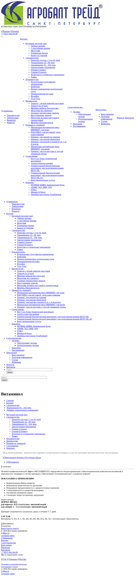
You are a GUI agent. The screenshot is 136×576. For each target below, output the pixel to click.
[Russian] (5, 31)
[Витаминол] (12, 462)
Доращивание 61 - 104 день (43, 65)
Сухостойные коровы (40, 48)
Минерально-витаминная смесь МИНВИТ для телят (45, 128)
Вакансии (11, 120)
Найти (9, 372)
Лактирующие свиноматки (43, 67)
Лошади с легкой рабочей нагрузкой (47, 103)
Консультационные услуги (43, 180)
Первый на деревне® (35, 125)
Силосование (32, 156)
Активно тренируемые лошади (45, 113)
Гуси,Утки (35, 98)
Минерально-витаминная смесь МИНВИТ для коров (45, 147)
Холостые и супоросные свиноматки (47, 75)
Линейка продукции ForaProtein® (46, 194)
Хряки (34, 77)
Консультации (107, 114)
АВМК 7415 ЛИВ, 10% (41, 187)
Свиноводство (32, 58)
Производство (13, 115)
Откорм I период (38, 70)
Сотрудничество (75, 107)
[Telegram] (12, 559)
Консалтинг (101, 110)
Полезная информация (106, 117)
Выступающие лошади (41, 115)
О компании (7, 111)
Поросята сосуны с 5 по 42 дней (45, 60)
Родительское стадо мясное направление (35, 254)
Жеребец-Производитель (42, 122)
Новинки (30, 182)
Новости (11, 122)
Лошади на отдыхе (39, 106)
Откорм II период (39, 72)
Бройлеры (35, 87)
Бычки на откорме (39, 55)
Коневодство (31, 101)
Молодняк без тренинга (41, 110)
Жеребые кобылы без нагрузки (45, 108)
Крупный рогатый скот (36, 43)
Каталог (24, 39)
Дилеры (76, 112)
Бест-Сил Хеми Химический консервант (35, 312)
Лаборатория (12, 118)
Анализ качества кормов (42, 163)
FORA (34, 190)
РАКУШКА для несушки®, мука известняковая (38, 295)
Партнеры (77, 124)
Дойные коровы (38, 46)
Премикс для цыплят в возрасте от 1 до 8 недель (39, 302)
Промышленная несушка (42, 94)
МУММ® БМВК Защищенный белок (48, 185)
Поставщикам (79, 126)
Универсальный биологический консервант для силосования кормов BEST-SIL (47, 168)
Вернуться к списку (10, 528)
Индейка (35, 96)
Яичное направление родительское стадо (35, 259)
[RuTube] (21, 559)
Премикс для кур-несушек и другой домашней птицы (41, 307)
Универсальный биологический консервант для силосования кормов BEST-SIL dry (47, 175)
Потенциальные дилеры (28, 345)
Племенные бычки (39, 53)
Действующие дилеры (84, 115)
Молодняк (35, 51)
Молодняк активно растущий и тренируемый (37, 285)
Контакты (129, 118)
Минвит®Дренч (38, 192)
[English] (14, 31)
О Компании (7, 538)
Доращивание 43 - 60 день (43, 63)
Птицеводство (32, 79)
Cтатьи (104, 121)
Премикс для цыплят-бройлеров (45, 139)
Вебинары (105, 124)
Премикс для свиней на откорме (45, 137)
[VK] (3, 559)
